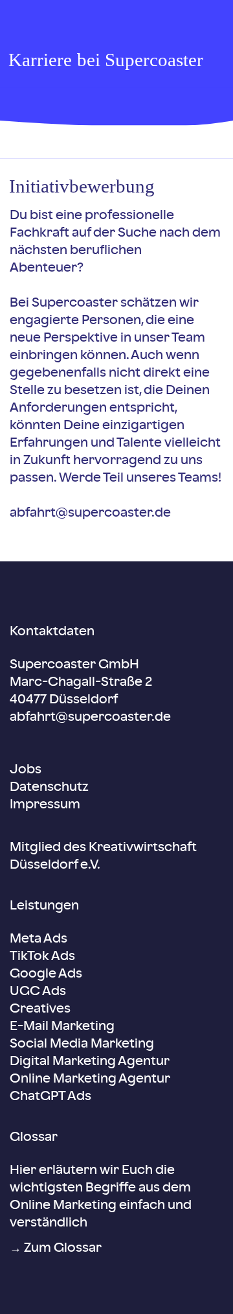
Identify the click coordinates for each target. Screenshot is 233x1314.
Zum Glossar (63, 1248)
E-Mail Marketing (62, 1027)
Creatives (40, 1009)
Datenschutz (49, 787)
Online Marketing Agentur (90, 1079)
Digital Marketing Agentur (90, 1062)
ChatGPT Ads (50, 1097)
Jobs (25, 770)
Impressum (45, 805)
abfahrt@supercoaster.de (90, 513)
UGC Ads (38, 992)
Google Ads (46, 974)
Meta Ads (38, 939)
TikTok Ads (42, 957)
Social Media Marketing (82, 1044)
